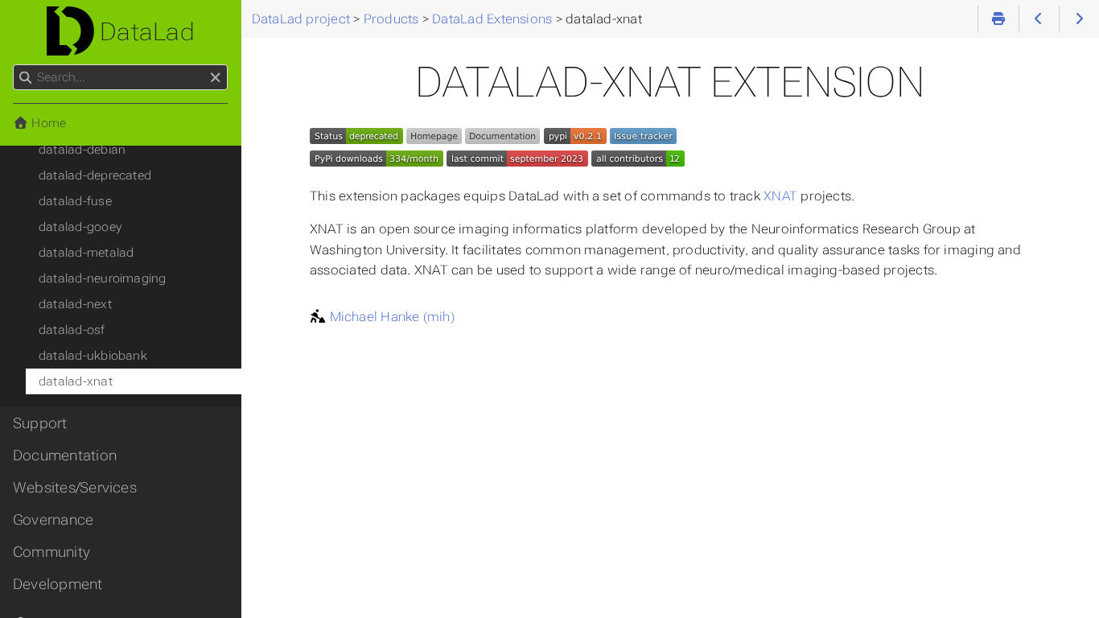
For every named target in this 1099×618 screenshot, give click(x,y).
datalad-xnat (76, 381)
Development (58, 584)
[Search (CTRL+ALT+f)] (25, 78)
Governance (53, 520)
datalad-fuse (75, 201)
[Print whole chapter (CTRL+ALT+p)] (998, 19)
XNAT (780, 196)
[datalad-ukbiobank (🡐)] (1039, 19)
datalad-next (75, 304)
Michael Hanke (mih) (392, 316)
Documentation (65, 455)
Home (47, 123)
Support (40, 423)
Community (51, 552)
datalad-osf (72, 330)
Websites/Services (75, 488)
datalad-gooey (80, 227)
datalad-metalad (86, 252)
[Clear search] (215, 78)
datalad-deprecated (95, 175)
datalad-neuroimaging (103, 278)
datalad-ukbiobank (93, 355)
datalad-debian (82, 149)
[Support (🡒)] (1079, 19)
